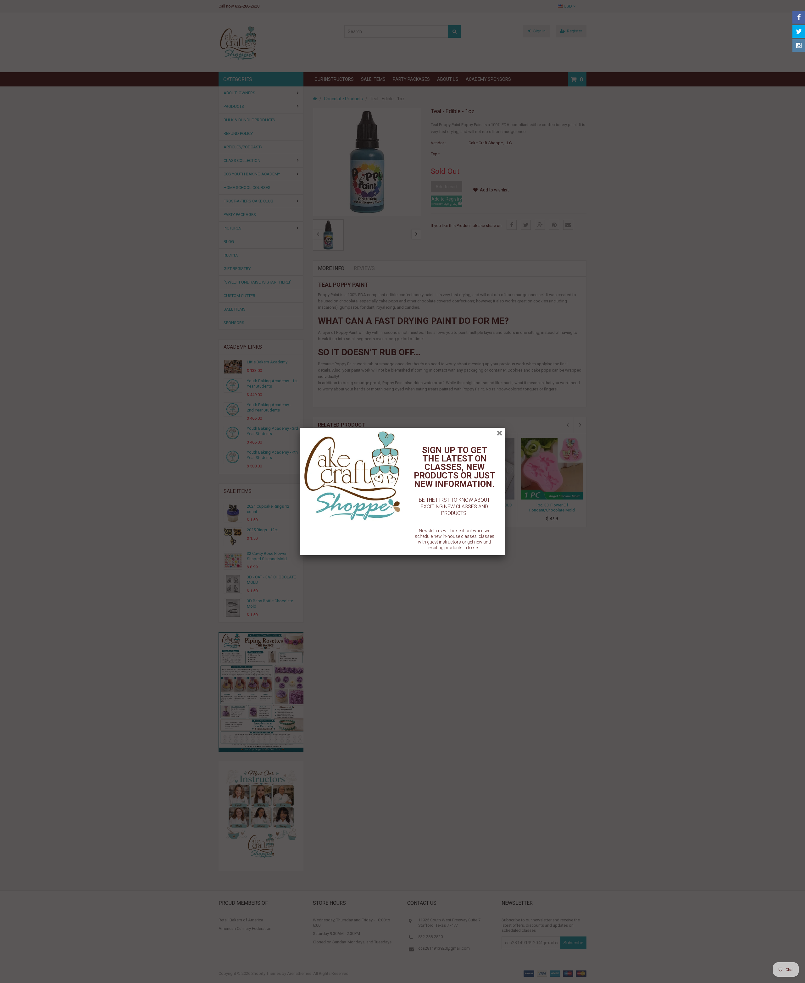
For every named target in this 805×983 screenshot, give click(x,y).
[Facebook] (798, 17)
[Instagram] (798, 45)
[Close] (499, 433)
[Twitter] (798, 31)
